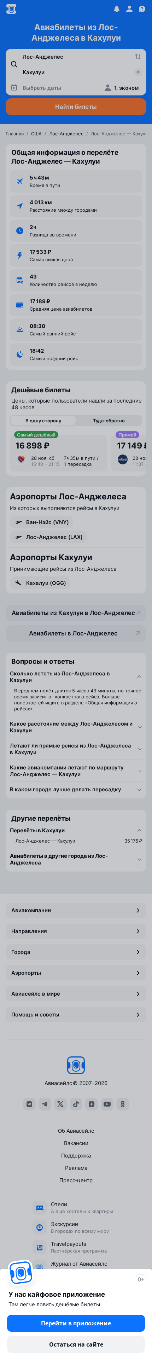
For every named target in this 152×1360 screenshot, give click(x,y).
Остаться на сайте (76, 1344)
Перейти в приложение (76, 1323)
